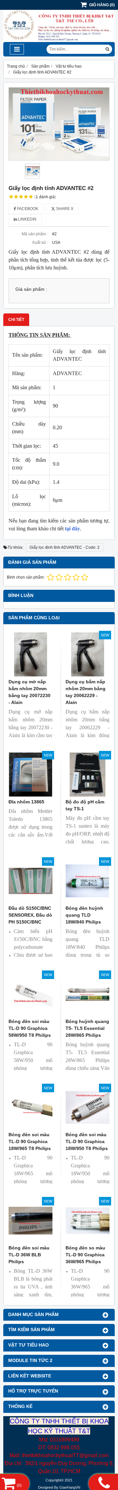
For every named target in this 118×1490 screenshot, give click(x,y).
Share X (64, 208)
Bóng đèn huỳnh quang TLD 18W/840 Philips (84, 915)
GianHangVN (69, 1487)
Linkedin (26, 219)
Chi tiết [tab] (16, 319)
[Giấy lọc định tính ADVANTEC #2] (59, 124)
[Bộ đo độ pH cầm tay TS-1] (87, 775)
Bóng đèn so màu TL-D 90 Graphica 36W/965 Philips (85, 1254)
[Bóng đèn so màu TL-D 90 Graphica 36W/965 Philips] (87, 1221)
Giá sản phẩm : (31, 289)
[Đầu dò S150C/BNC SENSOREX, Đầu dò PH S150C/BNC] (30, 881)
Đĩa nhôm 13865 (26, 801)
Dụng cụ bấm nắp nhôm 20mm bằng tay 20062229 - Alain (86, 692)
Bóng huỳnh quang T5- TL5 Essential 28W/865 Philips (87, 1028)
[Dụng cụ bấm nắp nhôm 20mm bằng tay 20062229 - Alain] (87, 654)
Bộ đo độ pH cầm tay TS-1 (85, 805)
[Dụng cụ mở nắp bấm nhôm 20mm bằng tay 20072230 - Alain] (30, 654)
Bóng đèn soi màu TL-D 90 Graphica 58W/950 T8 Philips (30, 1028)
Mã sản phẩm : (35, 234)
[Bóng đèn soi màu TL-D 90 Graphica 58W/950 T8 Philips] (30, 994)
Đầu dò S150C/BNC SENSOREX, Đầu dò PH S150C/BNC (30, 915)
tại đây (72, 528)
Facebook (27, 208)
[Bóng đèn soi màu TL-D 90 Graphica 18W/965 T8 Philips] (30, 1107)
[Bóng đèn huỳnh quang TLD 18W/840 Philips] (87, 881)
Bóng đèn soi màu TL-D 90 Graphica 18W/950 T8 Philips (87, 1141)
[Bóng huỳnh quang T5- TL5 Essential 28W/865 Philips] (87, 994)
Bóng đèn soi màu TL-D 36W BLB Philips (29, 1254)
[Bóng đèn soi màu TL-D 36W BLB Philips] (30, 1221)
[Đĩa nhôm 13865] (30, 775)
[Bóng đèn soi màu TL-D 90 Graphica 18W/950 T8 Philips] (87, 1107)
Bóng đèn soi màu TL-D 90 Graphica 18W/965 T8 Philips (30, 1141)
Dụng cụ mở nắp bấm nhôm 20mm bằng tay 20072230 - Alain (29, 692)
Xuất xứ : (40, 242)
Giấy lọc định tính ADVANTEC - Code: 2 (65, 547)
